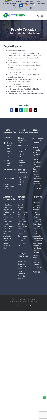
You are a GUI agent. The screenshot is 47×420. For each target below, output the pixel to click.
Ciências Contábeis (36, 144)
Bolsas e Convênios (36, 213)
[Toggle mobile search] (38, 16)
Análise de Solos (22, 267)
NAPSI (5, 248)
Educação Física (36, 151)
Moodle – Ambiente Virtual (21, 243)
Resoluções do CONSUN (8, 223)
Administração (38, 138)
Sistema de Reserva (22, 232)
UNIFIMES (12, 299)
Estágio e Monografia (37, 218)
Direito (35, 147)
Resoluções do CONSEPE (8, 227)
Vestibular (36, 202)
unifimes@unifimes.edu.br (11, 169)
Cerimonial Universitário (37, 223)
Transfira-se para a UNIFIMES (37, 269)
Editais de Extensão (7, 244)
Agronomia (37, 140)
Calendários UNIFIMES (8, 206)
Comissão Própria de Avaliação (7, 233)
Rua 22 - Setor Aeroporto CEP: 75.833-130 (11, 150)
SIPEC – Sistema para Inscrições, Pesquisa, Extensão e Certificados (23, 216)
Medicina (36, 174)
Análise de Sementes (22, 263)
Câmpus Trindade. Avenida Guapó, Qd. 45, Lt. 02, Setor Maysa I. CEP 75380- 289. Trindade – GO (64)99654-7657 (23, 172)
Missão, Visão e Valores (8, 187)
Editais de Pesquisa (7, 239)
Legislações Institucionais (8, 211)
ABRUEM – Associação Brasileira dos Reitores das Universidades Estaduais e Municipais (38, 241)
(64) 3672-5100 (9, 163)
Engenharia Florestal (37, 168)
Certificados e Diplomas (23, 237)
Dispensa (36, 210)
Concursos (36, 205)
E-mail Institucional (22, 206)
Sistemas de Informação (37, 187)
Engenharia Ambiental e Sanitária (37, 157)
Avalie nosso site (8, 218)
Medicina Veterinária (37, 177)
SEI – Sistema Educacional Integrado (23, 226)
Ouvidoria (7, 214)
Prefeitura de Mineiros (38, 230)
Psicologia (36, 183)
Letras (35, 171)
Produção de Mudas (22, 277)
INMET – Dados (36, 258)
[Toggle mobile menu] (42, 16)
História (6, 184)
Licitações (36, 207)
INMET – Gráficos (36, 263)
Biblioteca (36, 226)
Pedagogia (36, 181)
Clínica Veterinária (22, 272)
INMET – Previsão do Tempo (37, 252)
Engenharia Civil (37, 163)
